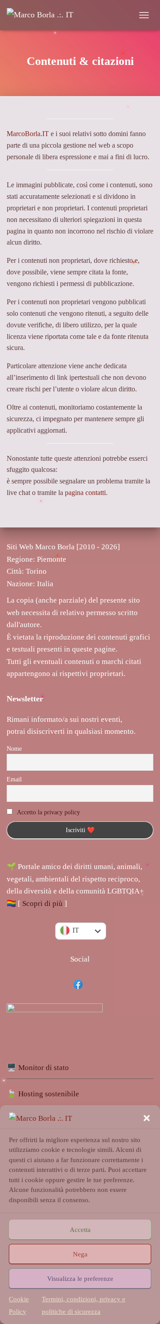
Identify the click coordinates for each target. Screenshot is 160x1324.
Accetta (80, 1229)
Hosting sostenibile (48, 1094)
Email (14, 779)
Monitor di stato (43, 1067)
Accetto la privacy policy (48, 812)
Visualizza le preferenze (80, 1278)
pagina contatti (85, 492)
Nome (14, 748)
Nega (80, 1254)
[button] (146, 1118)
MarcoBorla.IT (28, 133)
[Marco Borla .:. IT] (43, 15)
